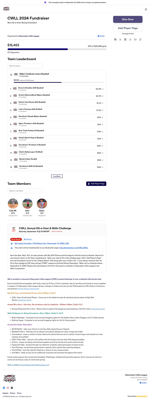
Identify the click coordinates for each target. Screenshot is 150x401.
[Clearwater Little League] (6, 9)
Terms (19, 393)
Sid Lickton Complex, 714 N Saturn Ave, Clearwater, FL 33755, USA (42, 243)
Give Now (128, 19)
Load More (57, 176)
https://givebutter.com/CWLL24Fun (73, 248)
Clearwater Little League (29, 36)
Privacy (12, 393)
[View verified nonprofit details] (101, 36)
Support (5, 393)
